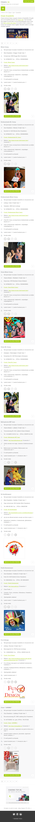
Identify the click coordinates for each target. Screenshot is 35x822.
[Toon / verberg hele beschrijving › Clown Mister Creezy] (19, 296)
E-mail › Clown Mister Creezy (11, 287)
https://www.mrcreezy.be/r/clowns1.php (18, 365)
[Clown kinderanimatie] (17, 37)
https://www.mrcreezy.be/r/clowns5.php (18, 290)
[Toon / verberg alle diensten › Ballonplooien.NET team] (19, 449)
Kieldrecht (15, 573)
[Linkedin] (20, 814)
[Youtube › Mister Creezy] (15, 89)
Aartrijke (15, 500)
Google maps (22, 53)
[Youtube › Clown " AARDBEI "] (15, 748)
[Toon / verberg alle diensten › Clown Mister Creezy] (19, 300)
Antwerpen (6, 353)
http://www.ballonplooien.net (15, 440)
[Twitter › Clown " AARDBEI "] (5, 748)
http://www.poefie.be (13, 586)
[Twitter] (14, 814)
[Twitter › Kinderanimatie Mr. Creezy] (5, 164)
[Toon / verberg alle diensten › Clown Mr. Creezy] (19, 375)
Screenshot (7, 67)
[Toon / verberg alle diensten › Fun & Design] (19, 668)
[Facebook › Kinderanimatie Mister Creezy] (8, 239)
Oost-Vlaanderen (8, 127)
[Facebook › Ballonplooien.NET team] (8, 462)
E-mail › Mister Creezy (9, 62)
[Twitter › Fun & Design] (5, 682)
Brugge (15, 53)
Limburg (6, 202)
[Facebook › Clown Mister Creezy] (8, 314)
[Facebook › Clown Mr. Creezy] (8, 389)
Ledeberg (15, 713)
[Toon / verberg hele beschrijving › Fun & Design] (19, 664)
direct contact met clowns (9, 23)
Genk (10, 202)
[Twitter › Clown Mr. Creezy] (5, 389)
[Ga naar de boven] (32, 116)
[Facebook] (17, 814)
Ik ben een (28, 1)
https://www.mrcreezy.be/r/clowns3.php (18, 215)
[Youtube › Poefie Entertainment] (15, 607)
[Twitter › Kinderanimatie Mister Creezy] (5, 239)
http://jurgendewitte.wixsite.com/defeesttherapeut (20, 512)
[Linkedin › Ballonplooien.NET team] (12, 462)
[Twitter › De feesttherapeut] (5, 534)
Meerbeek (15, 278)
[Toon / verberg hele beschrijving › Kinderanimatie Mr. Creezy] (19, 145)
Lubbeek (15, 427)
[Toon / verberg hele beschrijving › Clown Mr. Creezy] (19, 371)
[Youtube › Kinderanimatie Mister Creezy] (15, 239)
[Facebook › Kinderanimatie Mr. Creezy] (8, 164)
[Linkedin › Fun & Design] (12, 682)
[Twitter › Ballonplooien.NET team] (5, 462)
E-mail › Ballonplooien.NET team (12, 437)
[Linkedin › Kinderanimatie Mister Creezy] (12, 239)
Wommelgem (13, 353)
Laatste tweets (8, 82)
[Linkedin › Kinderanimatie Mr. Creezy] (12, 164)
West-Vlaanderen (8, 53)
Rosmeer (11, 646)
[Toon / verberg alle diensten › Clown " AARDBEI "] (19, 734)
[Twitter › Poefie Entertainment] (5, 607)
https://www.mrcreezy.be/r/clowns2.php (18, 140)
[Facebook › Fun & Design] (8, 682)
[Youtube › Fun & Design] (15, 682)
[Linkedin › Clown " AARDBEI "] (12, 748)
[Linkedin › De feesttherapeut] (12, 534)
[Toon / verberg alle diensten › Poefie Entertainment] (19, 593)
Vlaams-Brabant (8, 278)
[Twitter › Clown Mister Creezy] (5, 314)
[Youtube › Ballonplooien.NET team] (15, 462)
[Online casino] (17, 787)
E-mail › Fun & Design (9, 655)
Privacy (20, 818)
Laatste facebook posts (19, 82)
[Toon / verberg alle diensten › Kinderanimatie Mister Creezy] (19, 225)
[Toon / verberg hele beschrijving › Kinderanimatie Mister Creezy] (19, 221)
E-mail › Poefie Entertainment (11, 583)
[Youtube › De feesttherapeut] (15, 534)
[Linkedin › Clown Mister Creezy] (12, 314)
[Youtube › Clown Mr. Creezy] (15, 389)
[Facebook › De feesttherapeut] (8, 534)
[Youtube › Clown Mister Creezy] (15, 314)
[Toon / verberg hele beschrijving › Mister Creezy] (19, 71)
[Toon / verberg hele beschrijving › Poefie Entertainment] (19, 589)
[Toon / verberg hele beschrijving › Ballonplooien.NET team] (19, 444)
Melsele (15, 127)
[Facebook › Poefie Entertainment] (8, 607)
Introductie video (22, 455)
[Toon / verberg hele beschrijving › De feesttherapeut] (19, 517)
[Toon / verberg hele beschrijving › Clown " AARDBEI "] (19, 730)
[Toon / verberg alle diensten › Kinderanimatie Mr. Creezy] (19, 150)
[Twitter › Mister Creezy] (5, 89)
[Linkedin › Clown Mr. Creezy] (12, 389)
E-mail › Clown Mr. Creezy (10, 362)
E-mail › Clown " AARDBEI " (11, 723)
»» (16, 43)
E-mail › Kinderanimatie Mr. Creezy (12, 137)
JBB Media (16, 818)
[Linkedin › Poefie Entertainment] (12, 607)
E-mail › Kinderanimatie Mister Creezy (13, 212)
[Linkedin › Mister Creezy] (12, 89)
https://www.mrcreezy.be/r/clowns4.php (18, 65)
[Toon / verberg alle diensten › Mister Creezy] (19, 75)
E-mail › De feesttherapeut (10, 509)
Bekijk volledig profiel (12, 116)
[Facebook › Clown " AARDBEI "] (8, 748)
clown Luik (20, 19)
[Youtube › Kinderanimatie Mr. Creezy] (15, 164)
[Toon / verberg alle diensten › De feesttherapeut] (19, 521)
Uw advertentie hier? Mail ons (17, 802)
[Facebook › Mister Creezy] (8, 89)
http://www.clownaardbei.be (15, 726)
